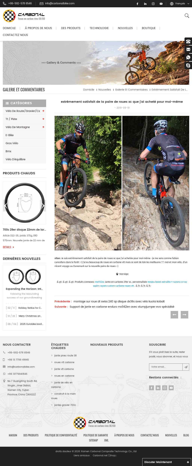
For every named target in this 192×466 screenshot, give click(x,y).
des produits (30, 435)
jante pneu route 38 (65, 355)
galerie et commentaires (131, 90)
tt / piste (11, 119)
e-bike (10, 135)
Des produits (70, 28)
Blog (186, 435)
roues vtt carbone (64, 362)
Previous (6, 205)
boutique (149, 28)
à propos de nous (124, 435)
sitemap (93, 440)
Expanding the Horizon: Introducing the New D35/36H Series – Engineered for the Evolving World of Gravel (24, 289)
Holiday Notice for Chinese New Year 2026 (41, 308)
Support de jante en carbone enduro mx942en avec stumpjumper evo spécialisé (122, 307)
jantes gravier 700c (65, 405)
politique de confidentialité (61, 435)
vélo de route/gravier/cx (23, 111)
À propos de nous (38, 28)
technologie (99, 28)
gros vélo (12, 143)
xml (106, 440)
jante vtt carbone (64, 369)
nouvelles (125, 28)
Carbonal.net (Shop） (105, 455)
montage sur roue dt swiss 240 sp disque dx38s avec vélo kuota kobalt (119, 302)
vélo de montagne (18, 127)
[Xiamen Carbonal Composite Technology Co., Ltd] (25, 16)
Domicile (9, 28)
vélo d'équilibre (16, 159)
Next (43, 205)
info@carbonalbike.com (59, 4)
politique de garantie (95, 435)
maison (13, 435)
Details (44, 247)
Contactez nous (15, 35)
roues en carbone (64, 376)
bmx (8, 151)
